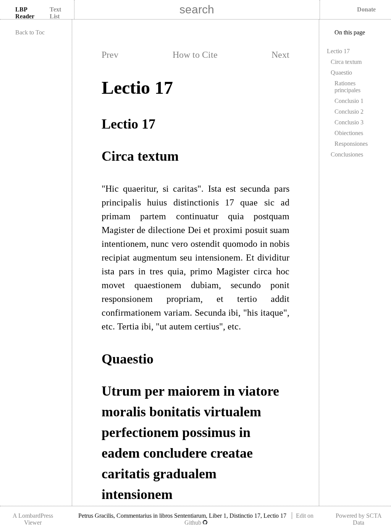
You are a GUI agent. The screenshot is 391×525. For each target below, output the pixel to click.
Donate (366, 9)
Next (280, 55)
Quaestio (341, 72)
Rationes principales (347, 86)
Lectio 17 (338, 51)
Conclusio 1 (349, 101)
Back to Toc (30, 32)
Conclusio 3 (349, 122)
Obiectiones (348, 133)
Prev (110, 55)
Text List (55, 13)
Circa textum (346, 62)
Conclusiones (347, 154)
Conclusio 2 (349, 111)
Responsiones (351, 143)
